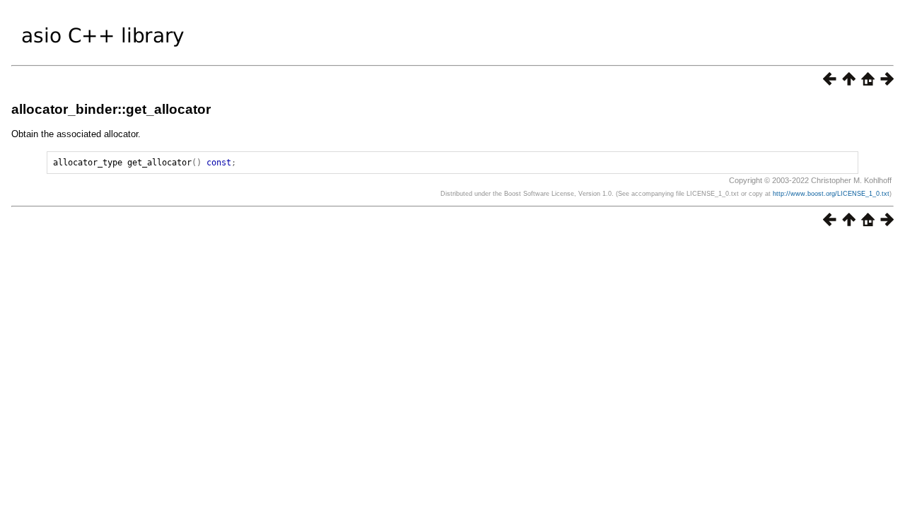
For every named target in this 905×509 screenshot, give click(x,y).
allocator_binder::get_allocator (111, 109)
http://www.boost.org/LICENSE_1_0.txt (831, 193)
